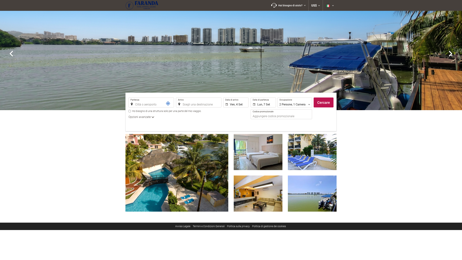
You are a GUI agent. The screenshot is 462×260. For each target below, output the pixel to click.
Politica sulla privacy (238, 226)
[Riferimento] (168, 103)
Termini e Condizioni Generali (209, 226)
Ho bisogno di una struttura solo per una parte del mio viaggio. (166, 111)
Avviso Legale (182, 226)
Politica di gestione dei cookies (269, 226)
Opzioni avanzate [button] (139, 117)
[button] (288, 5)
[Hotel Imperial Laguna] (141, 5)
